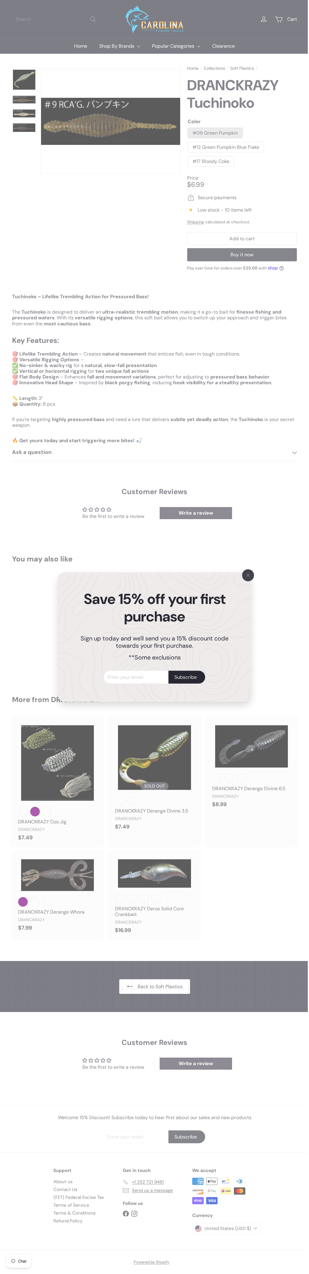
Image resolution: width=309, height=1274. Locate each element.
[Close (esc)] (246, 575)
